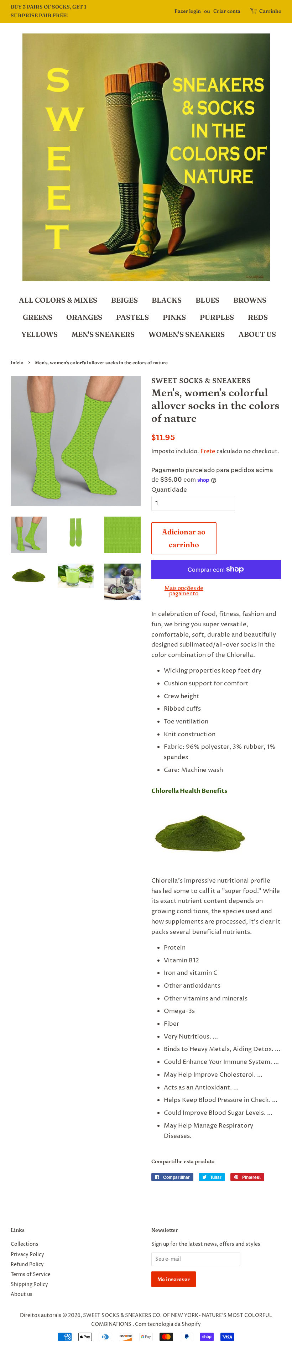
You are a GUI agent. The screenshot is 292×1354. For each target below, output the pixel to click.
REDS (258, 317)
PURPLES (217, 317)
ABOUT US (257, 334)
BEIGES (124, 300)
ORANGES (84, 317)
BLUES (207, 300)
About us (21, 1294)
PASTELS (132, 317)
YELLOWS (39, 334)
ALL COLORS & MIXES (58, 300)
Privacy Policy (27, 1254)
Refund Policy (27, 1264)
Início (17, 362)
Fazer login (187, 11)
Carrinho (270, 11)
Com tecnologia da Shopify (168, 1324)
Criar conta (226, 11)
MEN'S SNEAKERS (103, 334)
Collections (24, 1244)
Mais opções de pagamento (184, 591)
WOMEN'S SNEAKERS (186, 334)
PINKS (174, 317)
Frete (207, 451)
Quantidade (169, 490)
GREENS (37, 317)
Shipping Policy (29, 1284)
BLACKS (167, 300)
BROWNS (249, 300)
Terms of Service (31, 1274)
